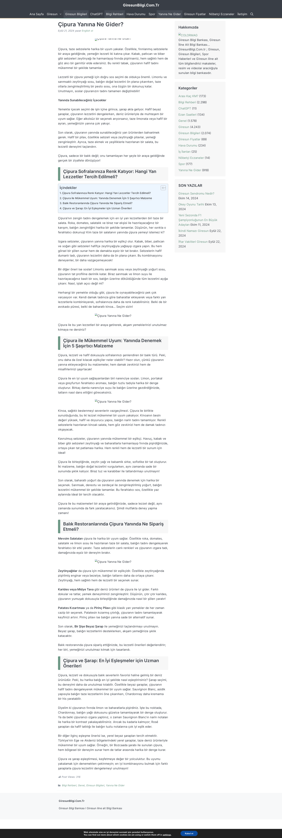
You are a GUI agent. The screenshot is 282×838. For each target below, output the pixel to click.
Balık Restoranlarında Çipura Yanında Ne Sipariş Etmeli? (97, 203)
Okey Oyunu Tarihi (191, 204)
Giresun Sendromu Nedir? (196, 193)
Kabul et (189, 833)
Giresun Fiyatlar (195, 14)
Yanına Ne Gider (169, 14)
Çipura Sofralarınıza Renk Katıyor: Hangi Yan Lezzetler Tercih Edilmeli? (106, 193)
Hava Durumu (136, 14)
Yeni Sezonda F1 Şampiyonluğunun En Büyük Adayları (197, 220)
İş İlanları (184, 151)
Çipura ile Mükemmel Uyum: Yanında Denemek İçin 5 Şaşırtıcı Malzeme (107, 198)
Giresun (52, 14)
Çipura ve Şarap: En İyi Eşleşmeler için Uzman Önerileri (97, 208)
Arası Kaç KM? (188, 96)
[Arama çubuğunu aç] (251, 14)
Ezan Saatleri (187, 114)
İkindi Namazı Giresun (193, 231)
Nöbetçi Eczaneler (221, 14)
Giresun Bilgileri (76, 14)
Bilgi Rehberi (114, 14)
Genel (81, 785)
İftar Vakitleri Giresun (193, 241)
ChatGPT (96, 14)
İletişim (242, 14)
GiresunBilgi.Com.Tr (141, 5)
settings (167, 835)
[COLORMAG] (188, 35)
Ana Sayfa (37, 14)
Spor (152, 14)
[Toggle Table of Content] (161, 188)
